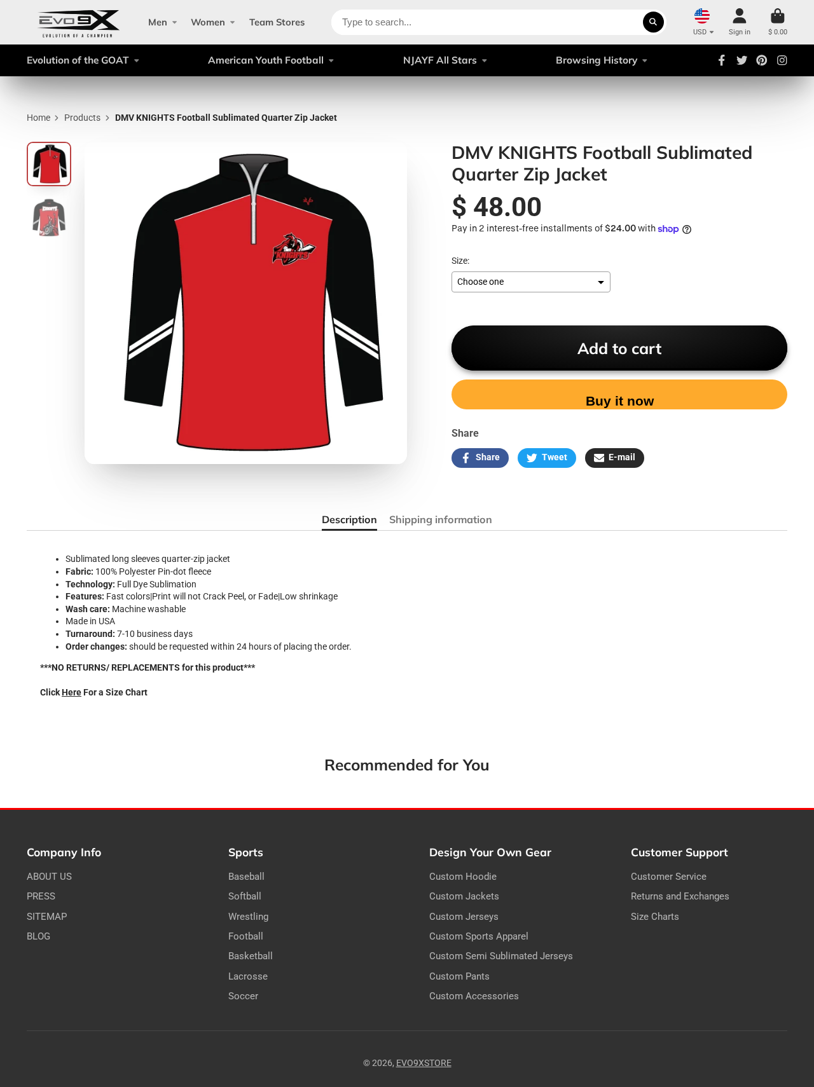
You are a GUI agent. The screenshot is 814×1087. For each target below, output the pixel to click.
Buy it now (620, 400)
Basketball (250, 956)
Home (38, 118)
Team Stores (277, 22)
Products (82, 118)
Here (71, 692)
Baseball (246, 876)
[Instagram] (782, 60)
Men (157, 22)
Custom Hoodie (463, 876)
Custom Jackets (464, 896)
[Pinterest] (762, 60)
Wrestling (248, 916)
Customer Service (669, 876)
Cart (777, 22)
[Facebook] (722, 60)
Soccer (243, 996)
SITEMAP (47, 916)
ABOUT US (49, 876)
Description (349, 519)
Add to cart (619, 348)
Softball (244, 896)
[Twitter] (742, 60)
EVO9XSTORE (424, 1063)
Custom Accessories (474, 996)
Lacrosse (248, 976)
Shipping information (440, 519)
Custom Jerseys (464, 916)
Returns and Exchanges (680, 896)
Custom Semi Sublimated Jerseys (501, 956)
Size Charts (655, 916)
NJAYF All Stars (440, 60)
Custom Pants (459, 976)
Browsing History (596, 60)
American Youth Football (266, 60)
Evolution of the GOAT (78, 60)
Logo (78, 22)
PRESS (41, 896)
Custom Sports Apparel (478, 936)
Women (208, 22)
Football (245, 936)
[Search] (654, 22)
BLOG (38, 936)
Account (739, 22)
